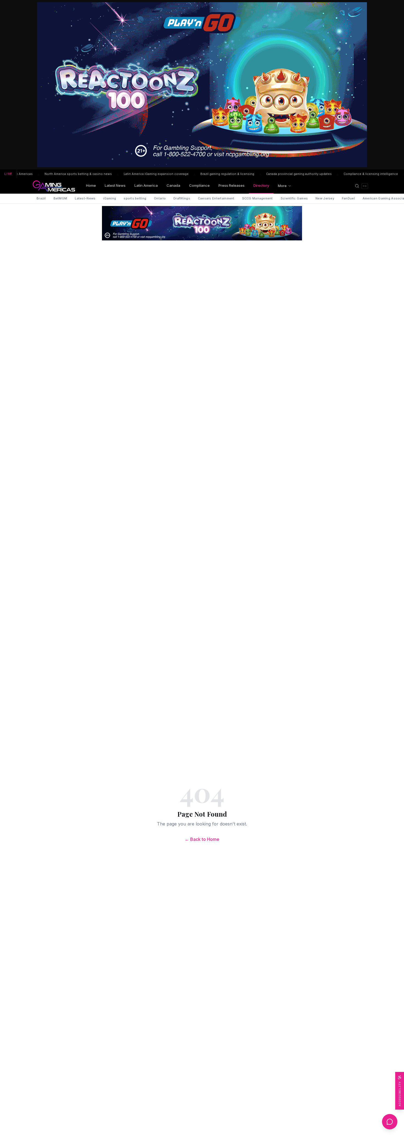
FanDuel (348, 198)
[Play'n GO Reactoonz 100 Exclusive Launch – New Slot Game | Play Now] (202, 223)
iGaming (109, 198)
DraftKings (181, 198)
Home (91, 185)
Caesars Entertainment (216, 198)
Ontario (160, 198)
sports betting (135, 198)
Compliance (199, 185)
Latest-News (85, 198)
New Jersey (325, 198)
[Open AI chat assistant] (389, 1121)
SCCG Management (257, 198)
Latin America (146, 185)
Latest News (115, 185)
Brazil (41, 198)
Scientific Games (294, 198)
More (282, 185)
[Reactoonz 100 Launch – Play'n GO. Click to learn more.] (202, 84)
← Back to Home (202, 839)
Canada (173, 185)
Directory (261, 185)
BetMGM (60, 198)
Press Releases (231, 185)
